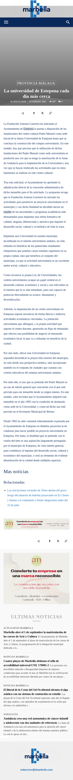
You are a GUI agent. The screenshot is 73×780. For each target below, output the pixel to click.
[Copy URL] (50, 113)
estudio (8, 211)
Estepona (28, 128)
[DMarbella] (36, 8)
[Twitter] (42, 113)
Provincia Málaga (36, 83)
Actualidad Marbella (18, 628)
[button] (6, 22)
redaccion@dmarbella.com (36, 769)
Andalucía (11, 714)
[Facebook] (34, 113)
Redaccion (19, 102)
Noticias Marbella (16, 657)
